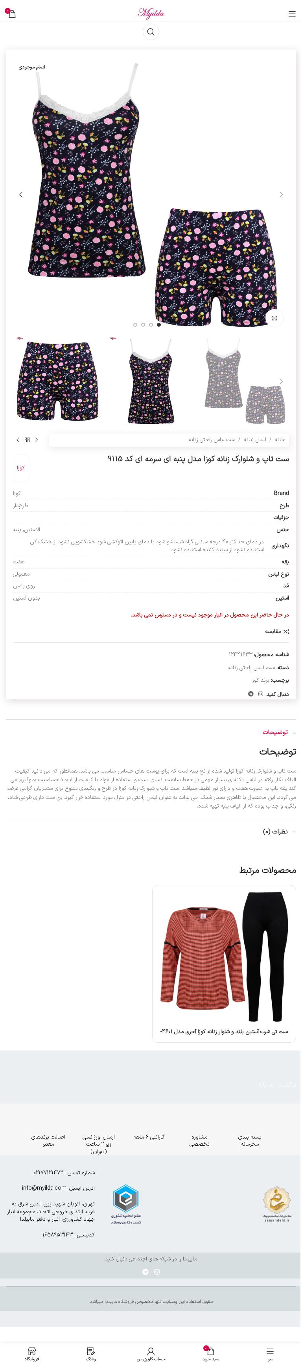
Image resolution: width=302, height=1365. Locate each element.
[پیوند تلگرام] (251, 694)
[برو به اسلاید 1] (159, 325)
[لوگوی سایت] (151, 13)
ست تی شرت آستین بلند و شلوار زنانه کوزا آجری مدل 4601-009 (224, 1036)
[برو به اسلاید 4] (135, 325)
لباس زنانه (255, 440)
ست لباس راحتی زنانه (211, 440)
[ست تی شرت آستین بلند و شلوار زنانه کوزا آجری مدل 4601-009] (224, 957)
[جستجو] (151, 32)
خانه (280, 440)
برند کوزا (260, 680)
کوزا (21, 468)
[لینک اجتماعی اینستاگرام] (260, 694)
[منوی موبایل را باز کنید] (292, 14)
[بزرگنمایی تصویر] (274, 318)
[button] (281, 194)
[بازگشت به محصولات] (27, 440)
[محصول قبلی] (36, 440)
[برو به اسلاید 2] (151, 325)
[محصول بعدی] (17, 440)
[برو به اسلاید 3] (143, 325)
